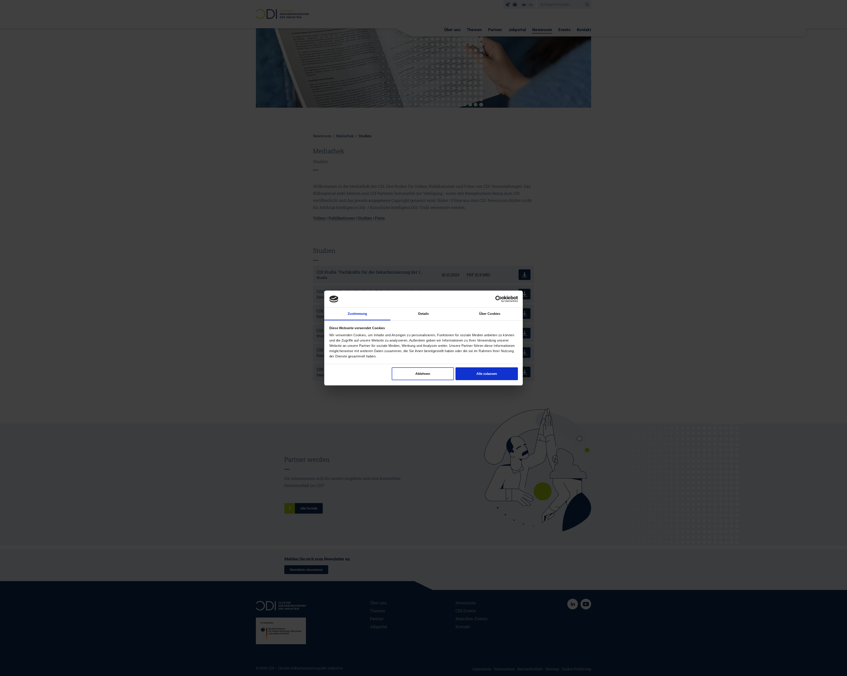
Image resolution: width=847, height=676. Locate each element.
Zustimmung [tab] (357, 313)
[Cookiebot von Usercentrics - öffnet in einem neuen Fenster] (498, 299)
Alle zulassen (486, 374)
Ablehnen (422, 374)
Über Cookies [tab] (489, 313)
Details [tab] (423, 313)
